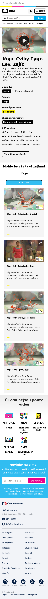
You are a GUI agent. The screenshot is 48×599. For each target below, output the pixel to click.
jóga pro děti (17, 140)
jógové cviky (32, 140)
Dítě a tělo (26, 132)
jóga (17, 132)
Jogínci (6, 91)
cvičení (5, 140)
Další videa (24, 182)
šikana (31, 23)
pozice (36, 143)
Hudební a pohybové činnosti (17, 122)
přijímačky (18, 23)
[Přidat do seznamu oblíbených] (40, 191)
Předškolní (8, 111)
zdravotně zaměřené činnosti (16, 136)
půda (26, 23)
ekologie (39, 23)
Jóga (5, 101)
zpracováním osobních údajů (29, 493)
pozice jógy (7, 143)
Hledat (40, 18)
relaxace (38, 136)
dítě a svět (7, 132)
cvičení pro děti (23, 143)
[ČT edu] (8, 12)
